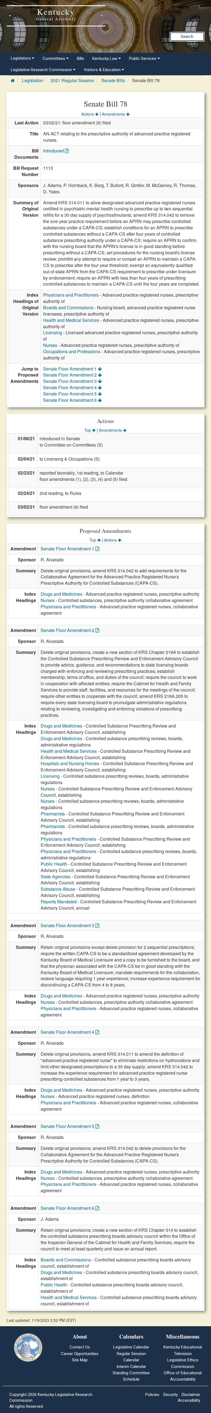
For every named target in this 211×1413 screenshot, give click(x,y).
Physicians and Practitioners (71, 295)
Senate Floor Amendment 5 (70, 394)
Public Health (54, 864)
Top (88, 430)
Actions (88, 114)
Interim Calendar (131, 1366)
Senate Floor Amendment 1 (70, 369)
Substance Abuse (58, 889)
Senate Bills (113, 80)
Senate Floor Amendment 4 (70, 387)
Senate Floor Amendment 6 (70, 400)
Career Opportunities (79, 1353)
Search (187, 36)
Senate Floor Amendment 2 (70, 375)
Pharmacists (53, 813)
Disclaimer (191, 1394)
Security (170, 1394)
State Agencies (55, 876)
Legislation (32, 80)
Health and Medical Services (71, 320)
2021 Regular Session (72, 80)
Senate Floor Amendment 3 (70, 381)
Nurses (50, 345)
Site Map (80, 1360)
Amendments (114, 114)
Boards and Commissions (68, 307)
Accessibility (189, 1400)
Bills (80, 58)
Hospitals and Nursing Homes (70, 763)
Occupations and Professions (71, 351)
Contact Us (80, 1347)
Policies (152, 1394)
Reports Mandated (59, 901)
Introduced (54, 150)
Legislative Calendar (131, 1347)
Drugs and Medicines (61, 594)
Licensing (52, 332)
